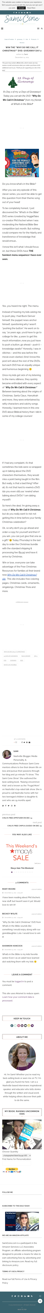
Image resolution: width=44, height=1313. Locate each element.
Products (33, 39)
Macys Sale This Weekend (22, 868)
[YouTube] (25, 1026)
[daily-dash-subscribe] (22, 1221)
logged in (19, 981)
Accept (21, 8)
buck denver (26, 656)
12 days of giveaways (11, 656)
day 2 (35, 656)
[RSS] (32, 1026)
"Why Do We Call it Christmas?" (14, 651)
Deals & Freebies (9, 39)
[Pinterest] (18, 1026)
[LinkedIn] (22, 1026)
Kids (27, 39)
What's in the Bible (10, 664)
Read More (31, 8)
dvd (5, 660)
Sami (26, 54)
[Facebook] (11, 1026)
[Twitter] (15, 1026)
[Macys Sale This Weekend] (22, 852)
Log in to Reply (37, 889)
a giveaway (22, 602)
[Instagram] (28, 1026)
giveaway (19, 39)
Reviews (22, 42)
